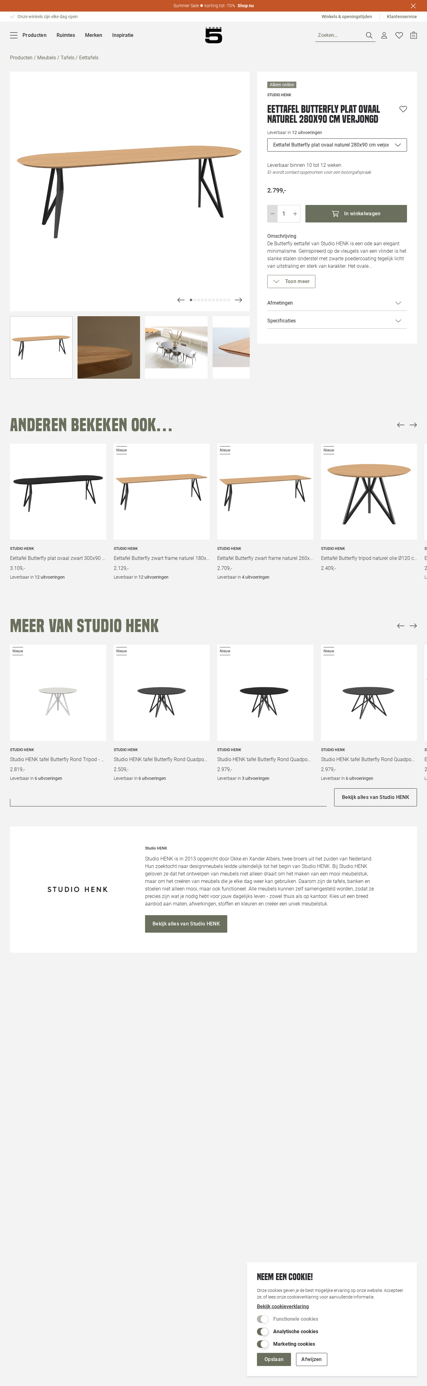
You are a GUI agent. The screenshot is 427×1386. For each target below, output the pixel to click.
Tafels (67, 58)
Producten (21, 58)
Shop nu (246, 5)
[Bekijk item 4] (206, 300)
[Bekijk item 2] (198, 300)
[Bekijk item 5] (209, 300)
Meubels (46, 58)
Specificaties (281, 321)
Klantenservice (402, 16)
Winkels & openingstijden (347, 16)
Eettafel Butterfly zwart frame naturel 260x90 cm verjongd (265, 558)
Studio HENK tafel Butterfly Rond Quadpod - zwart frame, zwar (162, 759)
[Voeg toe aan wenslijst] (403, 109)
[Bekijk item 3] (202, 300)
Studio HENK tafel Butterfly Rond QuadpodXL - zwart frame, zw (369, 759)
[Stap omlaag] (272, 213)
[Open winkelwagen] (413, 35)
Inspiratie (122, 35)
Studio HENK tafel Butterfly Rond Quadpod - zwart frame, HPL (265, 759)
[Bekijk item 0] (191, 300)
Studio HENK (22, 548)
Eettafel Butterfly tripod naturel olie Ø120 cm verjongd (369, 558)
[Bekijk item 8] (221, 300)
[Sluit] (413, 6)
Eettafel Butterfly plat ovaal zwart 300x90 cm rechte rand (58, 558)
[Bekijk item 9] (225, 300)
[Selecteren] (41, 347)
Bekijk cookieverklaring (283, 1306)
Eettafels (88, 58)
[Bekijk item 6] (213, 300)
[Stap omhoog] (295, 213)
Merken (93, 35)
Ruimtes (66, 35)
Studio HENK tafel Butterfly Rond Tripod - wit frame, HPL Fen (58, 759)
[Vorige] (400, 425)
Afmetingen (280, 303)
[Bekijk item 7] (217, 300)
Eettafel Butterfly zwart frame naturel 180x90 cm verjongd (162, 558)
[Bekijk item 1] (194, 300)
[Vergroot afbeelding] (130, 191)
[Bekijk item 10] (228, 300)
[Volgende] (181, 300)
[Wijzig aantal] (283, 213)
